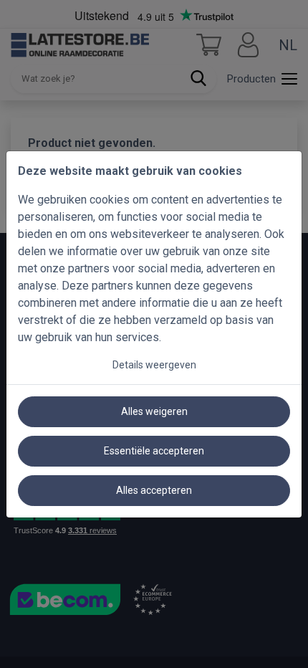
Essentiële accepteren (154, 451)
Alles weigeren (154, 411)
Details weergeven (154, 365)
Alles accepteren (154, 490)
